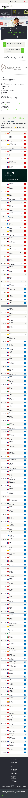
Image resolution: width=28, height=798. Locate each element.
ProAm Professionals (21, 118)
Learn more (19, 792)
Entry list (14, 118)
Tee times (9, 118)
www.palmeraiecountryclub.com (11, 104)
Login (12, 1)
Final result (3, 118)
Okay (3, 795)
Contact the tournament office (10, 110)
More (14, 37)
